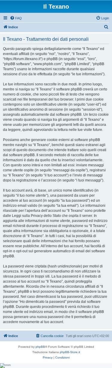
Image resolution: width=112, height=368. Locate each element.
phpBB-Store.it (70, 352)
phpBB (40, 346)
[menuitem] (16, 18)
